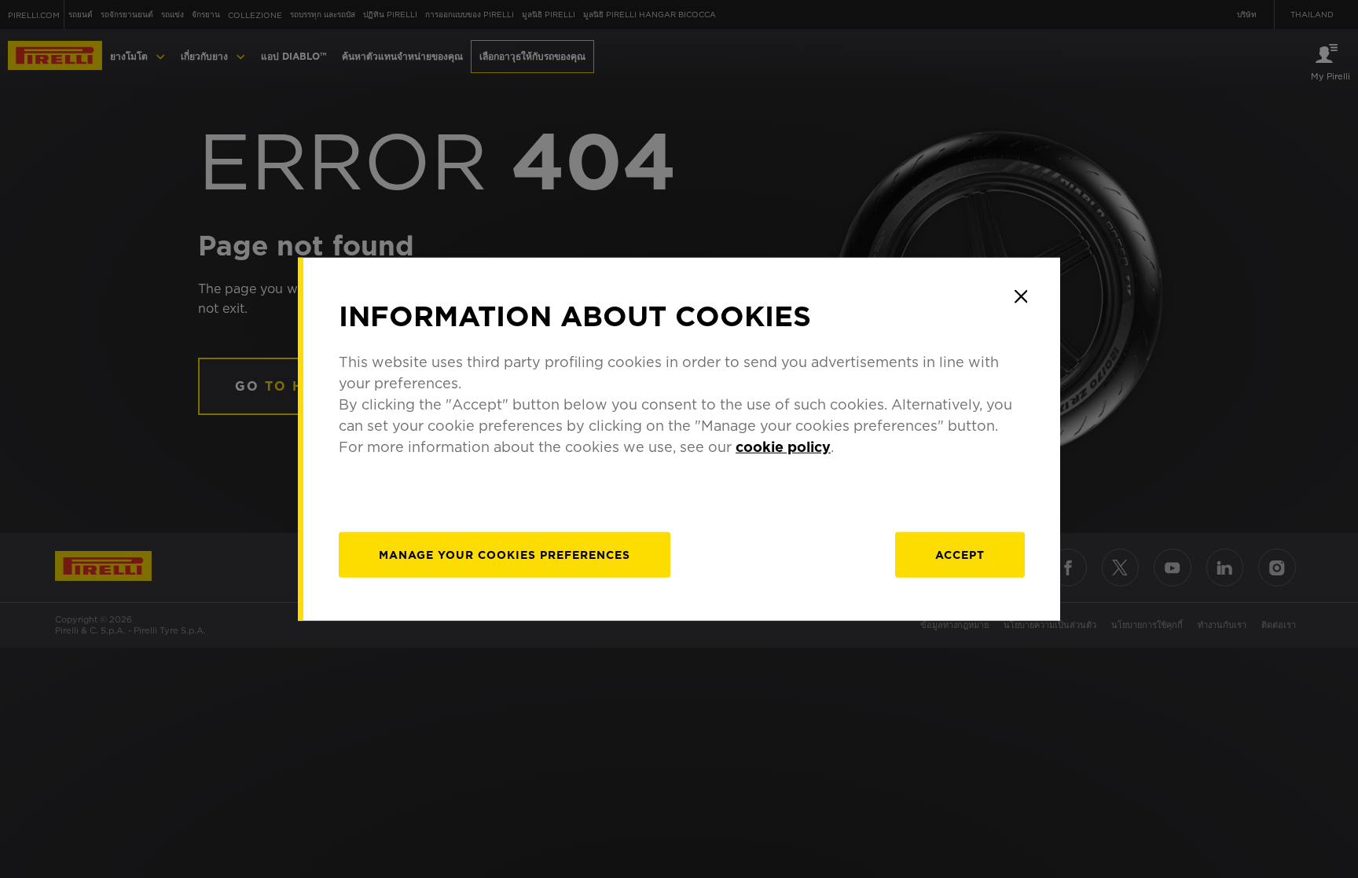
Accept (960, 555)
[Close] (1021, 296)
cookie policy (783, 447)
